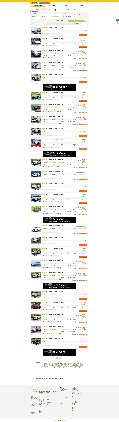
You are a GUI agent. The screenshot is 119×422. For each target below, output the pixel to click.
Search (76, 21)
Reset (86, 21)
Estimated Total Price (82, 30)
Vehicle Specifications (75, 390)
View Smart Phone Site (75, 405)
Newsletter (73, 403)
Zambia (62, 402)
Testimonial (74, 397)
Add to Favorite (75, 35)
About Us (73, 396)
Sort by (33, 23)
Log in (48, 2)
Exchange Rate (74, 389)
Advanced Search (83, 17)
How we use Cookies (75, 402)
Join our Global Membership (76, 393)
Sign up (42, 2)
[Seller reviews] (82, 40)
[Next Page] (62, 358)
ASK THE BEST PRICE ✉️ (83, 46)
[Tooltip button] (35, 13)
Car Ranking (74, 388)
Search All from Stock (34, 391)
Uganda (62, 403)
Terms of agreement (75, 401)
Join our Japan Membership (76, 394)
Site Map (73, 404)
